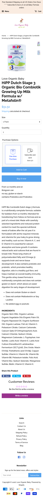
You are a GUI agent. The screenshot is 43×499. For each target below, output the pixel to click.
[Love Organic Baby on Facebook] (19, 458)
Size (3, 117)
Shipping (5, 111)
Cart (39, 11)
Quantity (5, 128)
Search (21, 423)
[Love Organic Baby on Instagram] (24, 458)
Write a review (21, 396)
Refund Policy (21, 436)
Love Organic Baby (24, 482)
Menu (6, 11)
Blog (21, 446)
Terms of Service (21, 442)
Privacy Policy (21, 439)
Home (4, 36)
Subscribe (34, 475)
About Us (21, 429)
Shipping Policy (21, 433)
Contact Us (21, 426)
